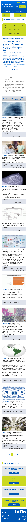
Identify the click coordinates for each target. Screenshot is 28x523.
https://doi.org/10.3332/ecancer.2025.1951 (13, 134)
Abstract (15, 136)
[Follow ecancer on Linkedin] (21, 511)
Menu (7, 15)
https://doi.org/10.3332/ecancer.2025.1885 (13, 268)
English (18, 2)
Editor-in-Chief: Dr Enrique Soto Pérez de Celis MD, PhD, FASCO (14, 65)
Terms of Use (5, 515)
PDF (23, 136)
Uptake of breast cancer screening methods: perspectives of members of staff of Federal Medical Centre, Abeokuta (14, 189)
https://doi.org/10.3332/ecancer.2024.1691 (13, 380)
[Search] (24, 19)
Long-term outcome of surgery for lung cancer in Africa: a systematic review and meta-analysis (13, 119)
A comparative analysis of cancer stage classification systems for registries (13, 222)
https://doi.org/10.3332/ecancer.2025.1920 (13, 229)
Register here (14, 472)
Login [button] (16, 6)
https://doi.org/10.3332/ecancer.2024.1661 (13, 446)
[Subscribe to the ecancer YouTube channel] (24, 511)
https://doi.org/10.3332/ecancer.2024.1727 (13, 302)
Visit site (14, 483)
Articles (5, 98)
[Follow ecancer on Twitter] (18, 511)
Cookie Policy (5, 514)
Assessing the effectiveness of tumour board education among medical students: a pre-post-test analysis (13, 291)
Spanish (24, 2)
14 (23, 455)
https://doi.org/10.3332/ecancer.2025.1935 (13, 165)
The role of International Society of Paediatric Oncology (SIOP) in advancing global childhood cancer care (13, 403)
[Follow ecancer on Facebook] (15, 511)
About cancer (14, 494)
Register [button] (22, 6)
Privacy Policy (5, 518)
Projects (4, 512)
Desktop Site (5, 516)
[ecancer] (7, 4)
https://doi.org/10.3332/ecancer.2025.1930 (13, 201)
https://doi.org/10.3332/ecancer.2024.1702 (13, 337)
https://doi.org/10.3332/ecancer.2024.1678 (13, 411)
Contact (4, 511)
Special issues (16, 98)
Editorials (11, 98)
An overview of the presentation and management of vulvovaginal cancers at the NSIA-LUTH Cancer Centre (13, 157)
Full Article (20, 136)
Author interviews (22, 98)
